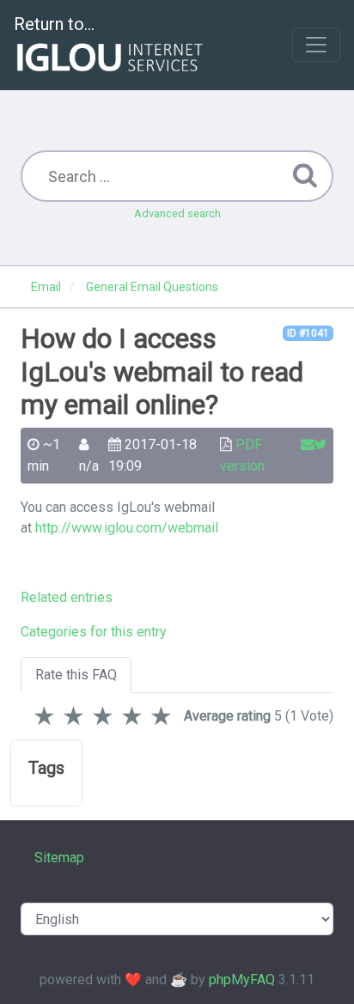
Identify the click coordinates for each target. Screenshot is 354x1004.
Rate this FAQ (76, 674)
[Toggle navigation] (316, 44)
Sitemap (59, 857)
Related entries (67, 597)
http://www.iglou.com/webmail (126, 528)
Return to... (54, 24)
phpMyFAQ (242, 979)
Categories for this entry (94, 632)
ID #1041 (308, 333)
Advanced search (177, 213)
